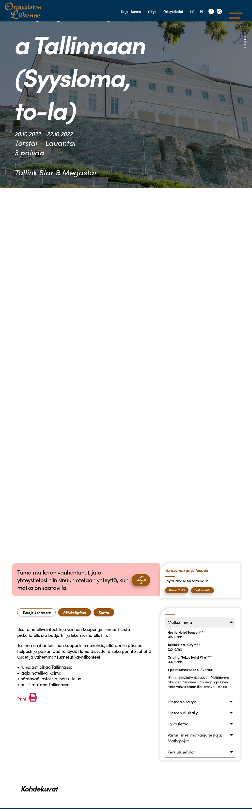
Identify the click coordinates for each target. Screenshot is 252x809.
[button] (245, 36)
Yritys (151, 11)
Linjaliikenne (131, 11)
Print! (22, 699)
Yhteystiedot (173, 11)
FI (201, 11)
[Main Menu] (235, 18)
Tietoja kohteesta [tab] (36, 612)
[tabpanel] (86, 664)
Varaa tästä (177, 590)
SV (191, 11)
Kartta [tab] (104, 612)
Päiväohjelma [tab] (74, 612)
